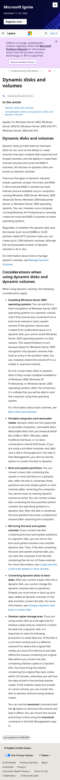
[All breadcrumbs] (5, 71)
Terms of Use (41, 771)
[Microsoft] (30, 33)
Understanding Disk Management (26, 70)
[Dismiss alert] (55, 4)
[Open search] (46, 33)
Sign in (54, 33)
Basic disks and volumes (22, 411)
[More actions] (55, 71)
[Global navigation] (3, 33)
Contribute (8, 766)
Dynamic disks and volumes (19, 107)
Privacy (20, 766)
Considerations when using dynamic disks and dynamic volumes (29, 113)
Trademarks (8, 775)
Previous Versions (29, 762)
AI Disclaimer (9, 762)
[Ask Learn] (49, 71)
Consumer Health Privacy (15, 771)
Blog (44, 762)
